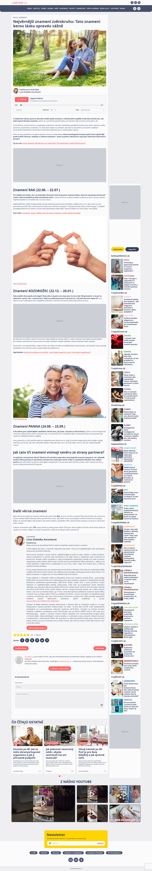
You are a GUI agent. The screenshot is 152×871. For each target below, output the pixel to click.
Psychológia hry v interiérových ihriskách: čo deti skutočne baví (131, 495)
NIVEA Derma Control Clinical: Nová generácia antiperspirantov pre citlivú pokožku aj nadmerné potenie (131, 474)
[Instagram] (139, 2)
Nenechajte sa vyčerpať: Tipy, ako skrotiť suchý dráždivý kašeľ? (131, 415)
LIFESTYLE (36, 8)
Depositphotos (22, 284)
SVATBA (122, 8)
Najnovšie (132, 249)
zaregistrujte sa (65, 661)
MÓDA (126, 260)
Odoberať (100, 843)
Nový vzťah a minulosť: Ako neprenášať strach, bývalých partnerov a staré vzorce (131, 380)
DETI (126, 490)
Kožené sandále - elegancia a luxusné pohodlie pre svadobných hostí (131, 322)
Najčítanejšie (117, 249)
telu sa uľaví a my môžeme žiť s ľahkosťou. (42, 601)
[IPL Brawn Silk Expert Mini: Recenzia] (125, 813)
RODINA (50, 8)
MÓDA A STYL (104, 8)
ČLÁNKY (127, 409)
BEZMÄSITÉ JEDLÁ (131, 661)
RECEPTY (72, 8)
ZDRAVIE (127, 336)
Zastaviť (19, 110)
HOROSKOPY (63, 8)
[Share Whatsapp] (27, 640)
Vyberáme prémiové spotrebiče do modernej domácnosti (129, 652)
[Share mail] (47, 640)
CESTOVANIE (129, 276)
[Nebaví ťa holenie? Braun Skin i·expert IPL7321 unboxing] (92, 813)
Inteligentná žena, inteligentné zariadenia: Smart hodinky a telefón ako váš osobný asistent (131, 434)
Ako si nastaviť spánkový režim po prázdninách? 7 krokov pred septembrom (131, 396)
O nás (33, 853)
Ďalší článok (100, 648)
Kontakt (44, 853)
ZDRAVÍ (43, 8)
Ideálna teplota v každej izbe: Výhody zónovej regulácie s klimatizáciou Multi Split (131, 632)
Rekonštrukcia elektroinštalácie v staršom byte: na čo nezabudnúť (131, 579)
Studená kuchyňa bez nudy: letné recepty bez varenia (131, 667)
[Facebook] (132, 2)
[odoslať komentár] (101, 705)
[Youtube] (135, 2)
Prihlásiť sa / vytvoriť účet (59, 669)
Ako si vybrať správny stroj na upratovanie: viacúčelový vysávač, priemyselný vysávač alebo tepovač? (130, 555)
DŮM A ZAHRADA (93, 8)
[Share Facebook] (22, 640)
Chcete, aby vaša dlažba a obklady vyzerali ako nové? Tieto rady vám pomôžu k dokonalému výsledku (131, 535)
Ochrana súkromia (95, 853)
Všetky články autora (37, 628)
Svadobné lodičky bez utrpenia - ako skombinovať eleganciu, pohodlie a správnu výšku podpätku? (131, 305)
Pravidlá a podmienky (73, 853)
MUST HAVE (128, 315)
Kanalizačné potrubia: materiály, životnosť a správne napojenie (129, 615)
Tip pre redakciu (114, 853)
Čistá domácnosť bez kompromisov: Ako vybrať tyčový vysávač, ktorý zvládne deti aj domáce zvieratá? (131, 690)
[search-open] (139, 8)
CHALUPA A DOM (131, 607)
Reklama (55, 853)
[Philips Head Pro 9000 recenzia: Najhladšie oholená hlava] (125, 794)
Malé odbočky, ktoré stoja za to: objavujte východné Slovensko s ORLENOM (131, 456)
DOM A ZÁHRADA (131, 506)
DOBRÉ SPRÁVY (130, 448)
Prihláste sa (29, 656)
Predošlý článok (21, 648)
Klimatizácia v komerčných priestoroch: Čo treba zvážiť (130, 595)
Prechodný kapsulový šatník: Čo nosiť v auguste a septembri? (131, 267)
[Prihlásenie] (134, 8)
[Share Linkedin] (42, 640)
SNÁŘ (56, 8)
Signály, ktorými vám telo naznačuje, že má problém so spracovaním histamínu (131, 359)
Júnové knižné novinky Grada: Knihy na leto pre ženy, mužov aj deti (131, 706)
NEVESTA (127, 297)
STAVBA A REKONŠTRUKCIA (131, 571)
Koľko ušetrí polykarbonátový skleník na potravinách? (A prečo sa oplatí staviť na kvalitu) (131, 513)
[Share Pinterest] (37, 640)
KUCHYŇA (128, 645)
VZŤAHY (127, 372)
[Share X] (32, 640)
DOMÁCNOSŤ (129, 526)
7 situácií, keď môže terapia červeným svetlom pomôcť (130, 341)
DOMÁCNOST (81, 8)
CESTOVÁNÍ (114, 8)
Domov (15, 17)
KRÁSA (29, 8)
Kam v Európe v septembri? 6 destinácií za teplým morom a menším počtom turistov (131, 284)
